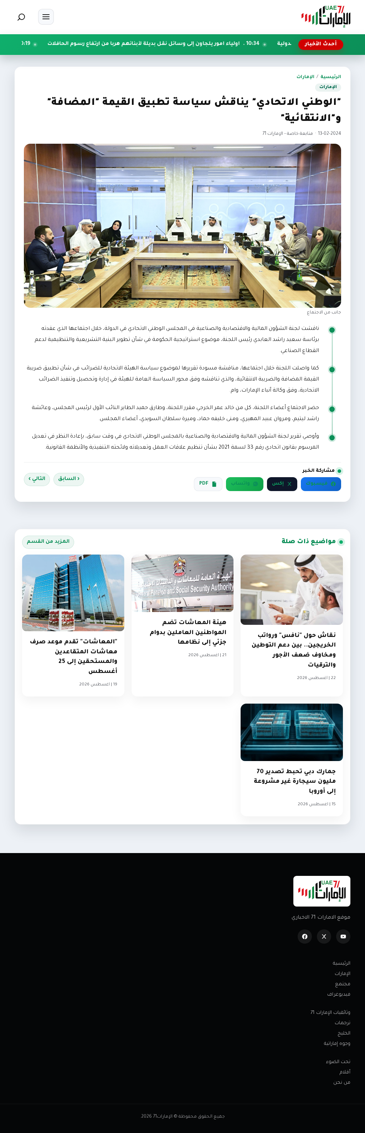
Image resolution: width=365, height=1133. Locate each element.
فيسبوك (317, 483)
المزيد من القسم (48, 542)
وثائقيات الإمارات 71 (330, 1013)
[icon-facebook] (305, 936)
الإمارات (305, 77)
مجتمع (342, 984)
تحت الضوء (338, 1062)
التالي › (37, 479)
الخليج (344, 1033)
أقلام (345, 1072)
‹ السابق (68, 479)
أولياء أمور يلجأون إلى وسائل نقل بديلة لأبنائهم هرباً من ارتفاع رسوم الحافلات (198, 44)
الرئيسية (330, 77)
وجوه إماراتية (337, 1044)
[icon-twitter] (324, 936)
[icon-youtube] (343, 936)
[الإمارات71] (325, 16)
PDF (204, 483)
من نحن (341, 1083)
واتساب (240, 483)
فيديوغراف (338, 994)
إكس (278, 483)
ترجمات (342, 1023)
